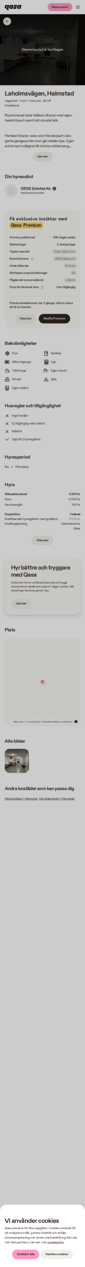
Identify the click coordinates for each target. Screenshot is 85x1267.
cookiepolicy (55, 1242)
